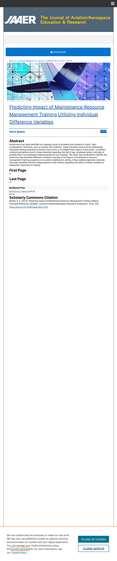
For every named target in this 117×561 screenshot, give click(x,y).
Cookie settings (19, 549)
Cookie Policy (19, 552)
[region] (58, 543)
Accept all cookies (93, 539)
